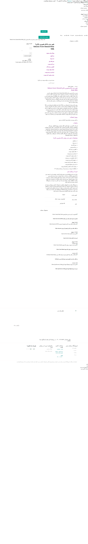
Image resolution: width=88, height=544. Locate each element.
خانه (44, 39)
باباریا (39, 80)
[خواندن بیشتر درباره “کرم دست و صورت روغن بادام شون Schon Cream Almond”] (76, 247)
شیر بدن (35, 39)
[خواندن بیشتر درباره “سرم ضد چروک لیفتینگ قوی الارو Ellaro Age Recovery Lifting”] (76, 266)
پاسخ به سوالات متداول (48, 351)
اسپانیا (63, 194)
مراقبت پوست (40, 39)
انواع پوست (62, 198)
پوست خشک (57, 198)
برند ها (75, 354)
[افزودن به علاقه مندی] (66, 247)
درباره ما (75, 350)
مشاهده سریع (72, 247)
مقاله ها (75, 352)
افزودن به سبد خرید (27, 55)
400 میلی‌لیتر (62, 203)
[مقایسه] (69, 247)
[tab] (76, 86)
